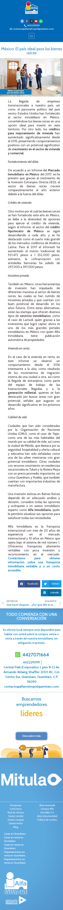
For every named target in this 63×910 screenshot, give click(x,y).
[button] (32, 36)
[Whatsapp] (41, 21)
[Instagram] (31, 21)
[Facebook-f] (27, 21)
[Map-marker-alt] (22, 21)
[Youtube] (36, 21)
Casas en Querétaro (15, 833)
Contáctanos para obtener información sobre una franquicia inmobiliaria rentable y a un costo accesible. (34, 564)
